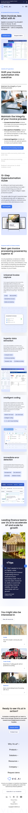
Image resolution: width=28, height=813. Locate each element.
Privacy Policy (14, 800)
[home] (7, 6)
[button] (26, 6)
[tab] (14, 117)
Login (14, 802)
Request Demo (14, 804)
